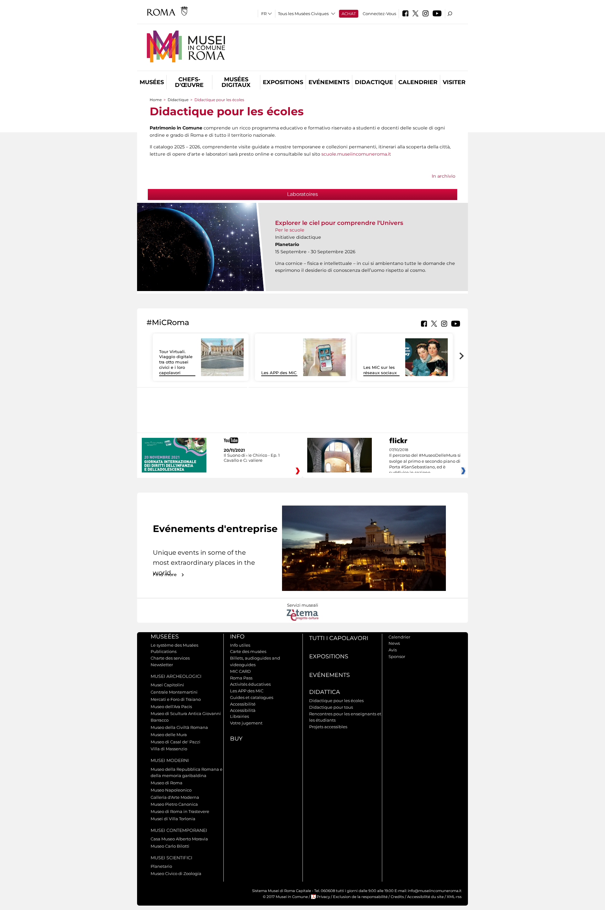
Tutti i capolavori (338, 638)
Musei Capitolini (167, 684)
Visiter (454, 82)
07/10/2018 (425, 461)
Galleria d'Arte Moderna (175, 797)
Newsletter (162, 664)
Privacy (323, 897)
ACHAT (349, 13)
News (394, 643)
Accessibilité (243, 704)
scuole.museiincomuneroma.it (356, 154)
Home (156, 99)
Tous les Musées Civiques (303, 13)
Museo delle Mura (169, 734)
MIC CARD (240, 671)
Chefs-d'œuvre (189, 82)
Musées (152, 82)
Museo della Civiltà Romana (179, 727)
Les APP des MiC (279, 372)
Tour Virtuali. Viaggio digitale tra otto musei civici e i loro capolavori (176, 362)
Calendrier (417, 82)
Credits (397, 897)
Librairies (239, 716)
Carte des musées (248, 651)
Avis (393, 649)
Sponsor (397, 656)
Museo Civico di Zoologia (176, 873)
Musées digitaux (236, 82)
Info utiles (240, 645)
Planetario (161, 866)
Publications (163, 651)
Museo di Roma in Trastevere (180, 811)
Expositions (283, 82)
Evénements (328, 82)
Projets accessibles (328, 726)
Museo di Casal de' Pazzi (175, 741)
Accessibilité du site (425, 897)
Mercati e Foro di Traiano (176, 699)
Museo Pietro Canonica (174, 804)
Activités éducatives (250, 684)
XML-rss (454, 897)
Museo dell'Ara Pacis (171, 706)
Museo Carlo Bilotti (170, 846)
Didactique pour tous (331, 707)
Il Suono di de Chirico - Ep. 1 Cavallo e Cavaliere (252, 458)
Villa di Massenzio (169, 748)
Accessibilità (243, 710)
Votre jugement (246, 722)
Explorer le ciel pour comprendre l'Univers (339, 222)
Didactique (374, 82)
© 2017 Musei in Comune (285, 897)
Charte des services (170, 658)
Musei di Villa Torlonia (173, 818)
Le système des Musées (174, 645)
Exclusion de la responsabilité (360, 897)
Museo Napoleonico (171, 790)
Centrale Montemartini (174, 692)
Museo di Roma (166, 782)
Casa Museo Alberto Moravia (179, 838)
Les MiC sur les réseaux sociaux (380, 370)
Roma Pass (241, 677)
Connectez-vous (379, 13)
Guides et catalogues (251, 697)
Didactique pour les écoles (336, 700)
